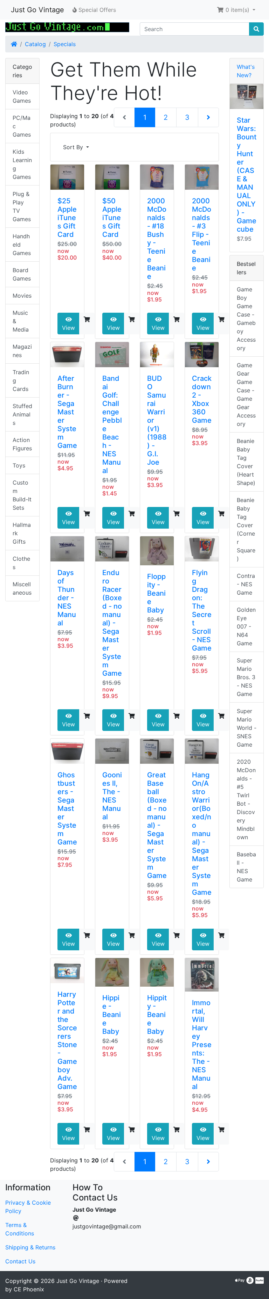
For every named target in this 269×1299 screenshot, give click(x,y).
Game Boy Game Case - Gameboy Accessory (246, 318)
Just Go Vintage (37, 10)
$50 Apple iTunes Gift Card (112, 218)
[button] (236, 10)
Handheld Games (22, 244)
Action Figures (22, 444)
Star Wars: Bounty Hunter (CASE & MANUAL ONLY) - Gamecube (246, 174)
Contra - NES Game (246, 584)
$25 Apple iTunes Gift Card (67, 218)
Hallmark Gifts (22, 533)
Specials (65, 44)
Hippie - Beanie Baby (111, 1015)
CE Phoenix (29, 1289)
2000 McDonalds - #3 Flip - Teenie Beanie (201, 234)
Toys (19, 465)
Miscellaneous (22, 588)
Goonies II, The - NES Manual (112, 796)
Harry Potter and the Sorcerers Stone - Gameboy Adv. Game (67, 1040)
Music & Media (21, 321)
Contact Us (20, 1261)
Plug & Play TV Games (22, 206)
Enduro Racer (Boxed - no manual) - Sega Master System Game (112, 622)
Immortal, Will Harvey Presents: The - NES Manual (202, 1045)
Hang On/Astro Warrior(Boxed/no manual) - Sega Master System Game (202, 834)
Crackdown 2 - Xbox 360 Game (202, 399)
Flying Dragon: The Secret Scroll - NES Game (202, 610)
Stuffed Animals (22, 414)
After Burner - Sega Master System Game (67, 412)
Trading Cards (21, 380)
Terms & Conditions (19, 1229)
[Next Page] (208, 117)
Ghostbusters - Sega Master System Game (67, 808)
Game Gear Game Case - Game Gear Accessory (246, 394)
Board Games (22, 274)
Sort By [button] (74, 147)
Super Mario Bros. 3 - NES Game (246, 677)
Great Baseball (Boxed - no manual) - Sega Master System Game (157, 825)
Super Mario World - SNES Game (246, 727)
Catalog (35, 44)
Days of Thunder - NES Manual (66, 597)
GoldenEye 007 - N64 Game (246, 626)
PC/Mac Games (22, 126)
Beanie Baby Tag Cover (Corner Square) (246, 529)
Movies (22, 295)
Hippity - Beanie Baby (157, 1015)
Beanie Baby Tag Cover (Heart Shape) (246, 461)
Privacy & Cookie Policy (28, 1206)
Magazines (22, 350)
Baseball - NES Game (246, 867)
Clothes (21, 563)
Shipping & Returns (30, 1247)
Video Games (22, 96)
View (68, 327)
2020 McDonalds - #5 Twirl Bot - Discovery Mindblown (246, 799)
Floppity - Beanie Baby (156, 593)
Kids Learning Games (22, 164)
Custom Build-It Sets (22, 495)
